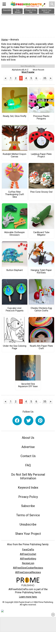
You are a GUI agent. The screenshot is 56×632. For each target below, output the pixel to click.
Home (4, 39)
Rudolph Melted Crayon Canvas (14, 155)
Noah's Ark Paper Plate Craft (41, 347)
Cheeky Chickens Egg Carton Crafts (41, 309)
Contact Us (28, 456)
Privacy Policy (28, 497)
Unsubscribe (28, 524)
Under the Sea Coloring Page (14, 347)
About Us (28, 438)
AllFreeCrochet (28, 554)
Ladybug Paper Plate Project (41, 155)
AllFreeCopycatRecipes (28, 572)
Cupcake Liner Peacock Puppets (14, 309)
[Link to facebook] (17, 420)
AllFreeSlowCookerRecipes (28, 567)
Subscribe (28, 506)
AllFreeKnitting (28, 558)
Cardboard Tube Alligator (41, 233)
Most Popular (28, 72)
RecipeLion (28, 563)
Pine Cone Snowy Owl (41, 192)
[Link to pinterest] (40, 420)
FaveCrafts (28, 549)
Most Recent (38, 70)
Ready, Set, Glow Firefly (14, 116)
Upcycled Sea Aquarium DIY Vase (28, 385)
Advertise (28, 447)
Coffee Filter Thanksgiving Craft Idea (14, 194)
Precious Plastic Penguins (41, 117)
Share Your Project (28, 534)
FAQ (28, 465)
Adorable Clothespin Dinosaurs (14, 233)
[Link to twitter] (28, 420)
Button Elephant (15, 270)
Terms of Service (28, 515)
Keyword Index (28, 487)
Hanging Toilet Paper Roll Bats (41, 271)
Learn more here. (28, 596)
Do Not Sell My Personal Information (28, 476)
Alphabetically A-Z (20, 70)
